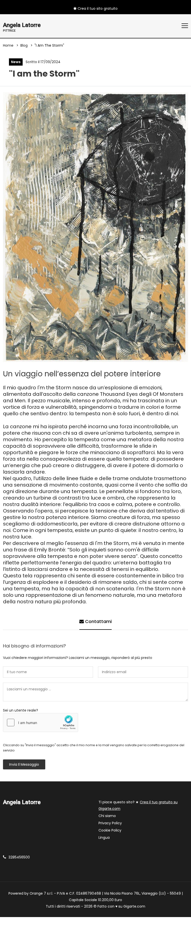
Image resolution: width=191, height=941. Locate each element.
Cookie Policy (109, 830)
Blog (24, 45)
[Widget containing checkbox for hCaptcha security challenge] (40, 722)
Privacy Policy (110, 823)
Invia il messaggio (24, 764)
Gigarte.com (134, 906)
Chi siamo (107, 815)
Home (8, 45)
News (16, 61)
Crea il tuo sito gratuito (97, 8)
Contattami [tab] (98, 621)
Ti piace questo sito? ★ (138, 805)
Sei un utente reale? (20, 710)
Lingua (104, 837)
